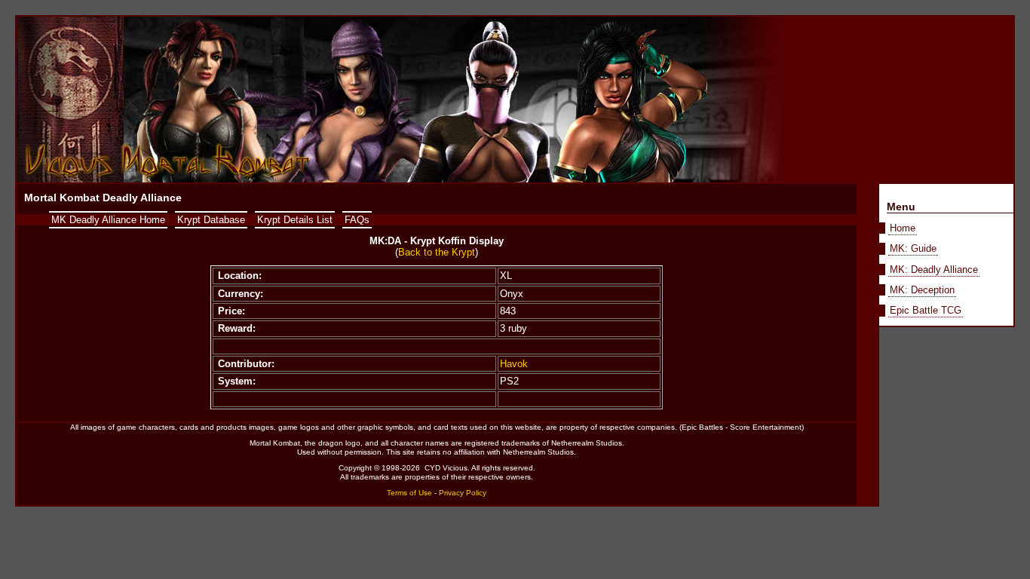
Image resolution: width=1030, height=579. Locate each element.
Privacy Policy (462, 493)
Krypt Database (211, 219)
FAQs (357, 219)
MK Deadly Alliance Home (108, 219)
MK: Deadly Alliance (934, 269)
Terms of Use (409, 493)
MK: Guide (913, 248)
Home (902, 228)
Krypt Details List (295, 219)
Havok (514, 363)
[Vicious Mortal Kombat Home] (169, 178)
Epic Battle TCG (925, 310)
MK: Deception (922, 290)
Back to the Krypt (436, 252)
